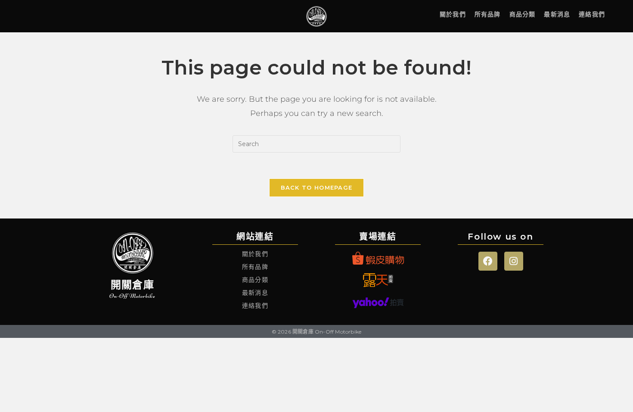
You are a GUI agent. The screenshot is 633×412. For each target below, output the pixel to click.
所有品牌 (488, 14)
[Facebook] (487, 261)
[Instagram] (513, 261)
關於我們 (453, 14)
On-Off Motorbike (132, 296)
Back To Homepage (317, 187)
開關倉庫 (132, 284)
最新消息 (557, 14)
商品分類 (522, 14)
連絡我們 (592, 14)
